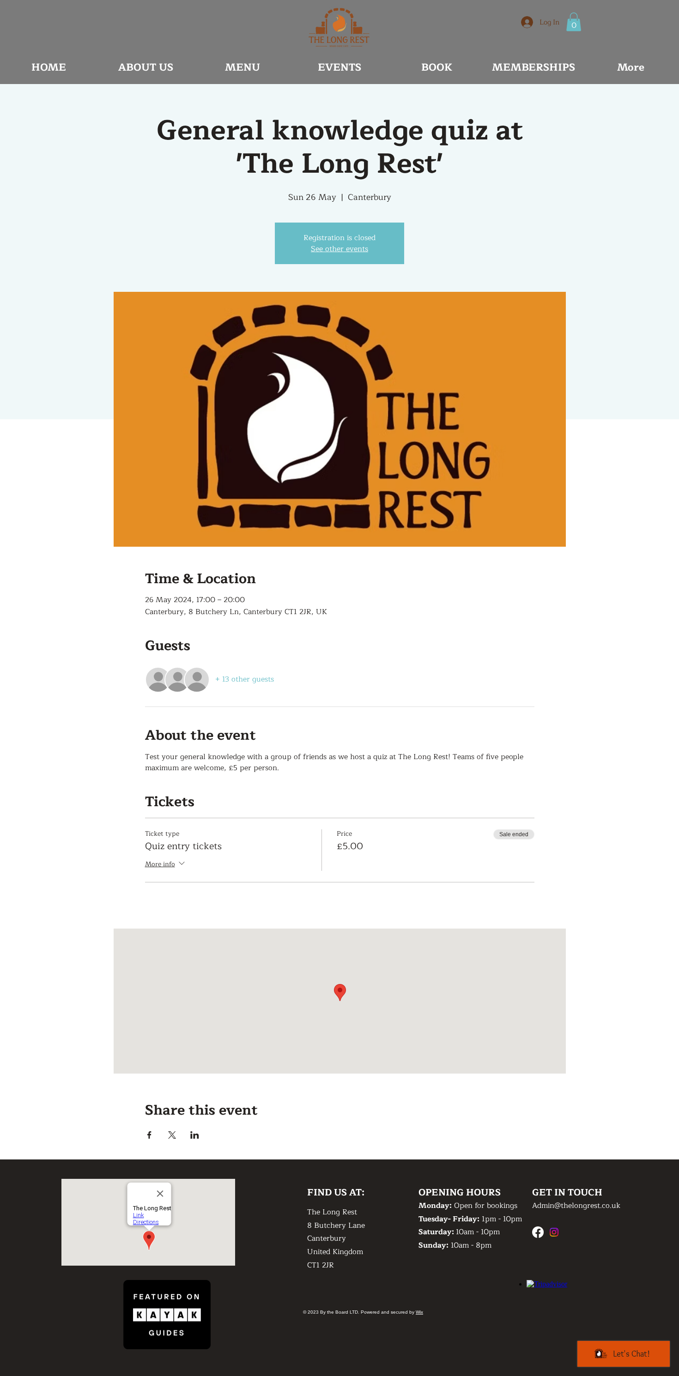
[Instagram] (554, 1232)
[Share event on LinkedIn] (194, 1135)
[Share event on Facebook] (149, 1135)
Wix (419, 1312)
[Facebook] (538, 1232)
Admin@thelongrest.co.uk (576, 1206)
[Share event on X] (172, 1135)
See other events (339, 249)
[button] (574, 21)
